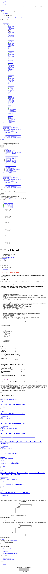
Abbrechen (8, 517)
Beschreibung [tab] (5, 269)
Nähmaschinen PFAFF (7, 122)
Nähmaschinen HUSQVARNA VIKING (11, 127)
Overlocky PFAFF (9, 125)
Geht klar (24, 569)
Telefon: (18, 506)
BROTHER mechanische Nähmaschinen (14, 132)
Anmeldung (5, 4)
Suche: (1, 189)
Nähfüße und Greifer (10, 168)
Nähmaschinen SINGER (8, 130)
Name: (18, 503)
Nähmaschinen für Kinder (11, 160)
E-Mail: (18, 505)
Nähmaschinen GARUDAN (11, 157)
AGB (4, 2)
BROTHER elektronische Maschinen (13, 133)
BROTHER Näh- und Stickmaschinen (13, 135)
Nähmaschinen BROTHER (8, 131)
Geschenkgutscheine (7, 558)
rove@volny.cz (14, 540)
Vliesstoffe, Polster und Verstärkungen (10, 552)
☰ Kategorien (5, 23)
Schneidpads (8, 167)
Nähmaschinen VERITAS (11, 158)
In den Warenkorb (4, 406)
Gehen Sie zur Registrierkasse (21, 17)
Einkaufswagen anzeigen (10, 17)
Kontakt (4, 1)
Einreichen (3, 517)
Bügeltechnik (8, 159)
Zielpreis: (18, 507)
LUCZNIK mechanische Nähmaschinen (13, 129)
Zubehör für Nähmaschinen (11, 166)
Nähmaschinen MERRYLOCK (12, 156)
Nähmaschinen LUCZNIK (8, 128)
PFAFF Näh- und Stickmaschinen (12, 123)
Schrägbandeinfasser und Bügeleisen (13, 169)
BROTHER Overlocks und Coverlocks (13, 137)
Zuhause (2, 198)
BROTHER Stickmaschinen (11, 136)
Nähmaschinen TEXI (7, 126)
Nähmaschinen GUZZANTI (11, 161)
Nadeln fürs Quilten (9, 170)
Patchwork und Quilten (10, 163)
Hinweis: (13, 513)
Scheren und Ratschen (10, 164)
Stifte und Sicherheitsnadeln (11, 171)
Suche (1, 11)
